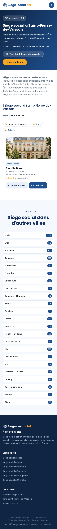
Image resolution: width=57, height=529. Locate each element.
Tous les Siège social (13, 494)
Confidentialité (39, 517)
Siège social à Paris (12, 457)
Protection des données (19, 520)
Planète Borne (14, 168)
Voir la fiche (37, 185)
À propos (36, 520)
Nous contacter (11, 503)
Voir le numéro (18, 185)
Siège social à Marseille (14, 466)
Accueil (6, 46)
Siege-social (19, 5)
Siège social (18, 46)
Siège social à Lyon (12, 462)
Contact (44, 520)
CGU (29, 517)
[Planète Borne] (28, 148)
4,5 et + (11, 130)
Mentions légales (18, 517)
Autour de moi (16, 62)
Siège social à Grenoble (14, 480)
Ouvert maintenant (17, 124)
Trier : (6, 115)
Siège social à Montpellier (15, 475)
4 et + (39, 124)
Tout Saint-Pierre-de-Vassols (24, 54)
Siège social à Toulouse (14, 471)
